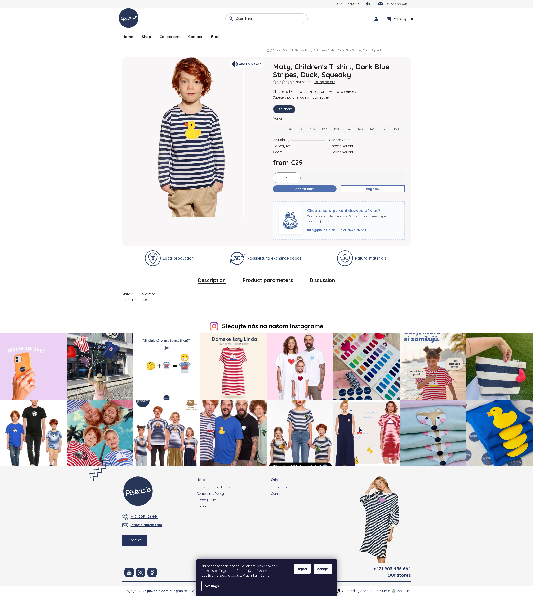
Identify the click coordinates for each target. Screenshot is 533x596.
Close (293, 199)
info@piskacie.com (146, 525)
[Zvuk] (368, 4)
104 (289, 129)
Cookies (202, 506)
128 (336, 129)
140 (360, 129)
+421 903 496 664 (352, 230)
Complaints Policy (210, 494)
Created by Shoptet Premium (364, 591)
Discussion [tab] (322, 280)
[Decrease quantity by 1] (276, 178)
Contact (277, 494)
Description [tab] (212, 280)
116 (312, 129)
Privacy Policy (207, 500)
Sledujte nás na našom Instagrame (272, 326)
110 (301, 129)
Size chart (284, 109)
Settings (212, 586)
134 (348, 129)
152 (384, 129)
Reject (302, 569)
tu (268, 575)
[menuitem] (127, 37)
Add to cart (304, 189)
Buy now (372, 189)
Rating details (324, 82)
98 (277, 129)
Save (280, 198)
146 (372, 129)
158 (396, 129)
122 (324, 129)
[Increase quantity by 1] (297, 178)
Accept (323, 569)
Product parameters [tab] (268, 280)
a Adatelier (399, 591)
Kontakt (135, 540)
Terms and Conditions (213, 487)
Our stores (279, 487)
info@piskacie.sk (321, 230)
